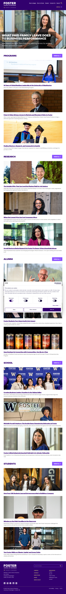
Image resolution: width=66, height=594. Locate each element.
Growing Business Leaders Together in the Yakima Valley (22, 392)
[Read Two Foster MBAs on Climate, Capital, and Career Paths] (33, 538)
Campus (36, 570)
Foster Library (52, 575)
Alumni (47, 3)
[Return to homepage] (18, 567)
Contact (36, 572)
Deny (14, 309)
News (35, 577)
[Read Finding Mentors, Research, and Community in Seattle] (33, 132)
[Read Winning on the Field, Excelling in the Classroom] (33, 507)
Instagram (8, 583)
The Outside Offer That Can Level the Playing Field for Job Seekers (26, 186)
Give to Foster (40, 3)
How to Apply (32, 3)
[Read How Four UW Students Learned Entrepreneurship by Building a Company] (33, 479)
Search (58, 3)
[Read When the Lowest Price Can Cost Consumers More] (33, 203)
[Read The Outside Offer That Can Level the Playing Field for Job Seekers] (33, 172)
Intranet (50, 579)
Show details (56, 305)
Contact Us (52, 3)
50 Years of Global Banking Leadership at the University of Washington (28, 85)
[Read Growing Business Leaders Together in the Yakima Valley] (33, 378)
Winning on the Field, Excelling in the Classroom (20, 521)
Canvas (50, 572)
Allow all (52, 309)
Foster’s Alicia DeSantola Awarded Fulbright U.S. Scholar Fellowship (26, 453)
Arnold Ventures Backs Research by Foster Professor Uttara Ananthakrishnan (30, 248)
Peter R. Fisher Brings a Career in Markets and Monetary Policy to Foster (28, 115)
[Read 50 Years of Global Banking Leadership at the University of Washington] (33, 71)
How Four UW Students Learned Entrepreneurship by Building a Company (29, 493)
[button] (58, 7)
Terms (61, 588)
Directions (37, 575)
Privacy (56, 588)
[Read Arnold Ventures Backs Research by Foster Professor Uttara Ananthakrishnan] (33, 234)
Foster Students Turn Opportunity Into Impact (19, 321)
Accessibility (51, 588)
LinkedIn (5, 583)
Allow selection (33, 309)
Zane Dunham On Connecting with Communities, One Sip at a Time (26, 352)
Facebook (11, 583)
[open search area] (61, 3)
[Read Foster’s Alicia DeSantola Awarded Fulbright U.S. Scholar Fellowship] (33, 439)
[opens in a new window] (10, 7)
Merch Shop (37, 579)
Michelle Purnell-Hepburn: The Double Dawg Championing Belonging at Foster (30, 423)
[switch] (26, 301)
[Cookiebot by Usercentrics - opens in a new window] (55, 283)
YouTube (14, 583)
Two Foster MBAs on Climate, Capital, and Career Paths (22, 552)
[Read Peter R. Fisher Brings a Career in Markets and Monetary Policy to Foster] (33, 101)
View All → (57, 55)
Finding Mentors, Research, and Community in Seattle (22, 146)
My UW (50, 573)
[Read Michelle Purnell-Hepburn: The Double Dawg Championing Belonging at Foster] (33, 409)
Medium (16, 583)
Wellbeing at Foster (53, 577)
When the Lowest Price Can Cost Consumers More (20, 217)
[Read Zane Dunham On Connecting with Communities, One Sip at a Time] (33, 338)
